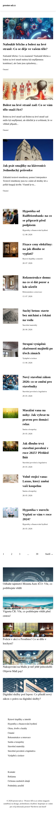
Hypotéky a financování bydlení (35, 230)
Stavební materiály (30, 325)
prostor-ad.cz (9, 5)
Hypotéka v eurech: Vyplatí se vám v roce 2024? (37, 514)
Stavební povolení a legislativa (35, 392)
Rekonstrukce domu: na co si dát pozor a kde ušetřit (37, 282)
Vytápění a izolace (30, 358)
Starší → (49, 554)
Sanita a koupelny (30, 429)
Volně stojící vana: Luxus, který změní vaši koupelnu (36, 481)
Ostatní (5, 70)
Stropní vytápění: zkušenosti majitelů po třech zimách (38, 348)
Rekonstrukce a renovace (32, 292)
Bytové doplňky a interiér (33, 259)
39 (37, 554)
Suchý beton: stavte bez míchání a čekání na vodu (37, 315)
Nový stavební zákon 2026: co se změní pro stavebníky (37, 381)
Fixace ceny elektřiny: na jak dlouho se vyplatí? (37, 249)
